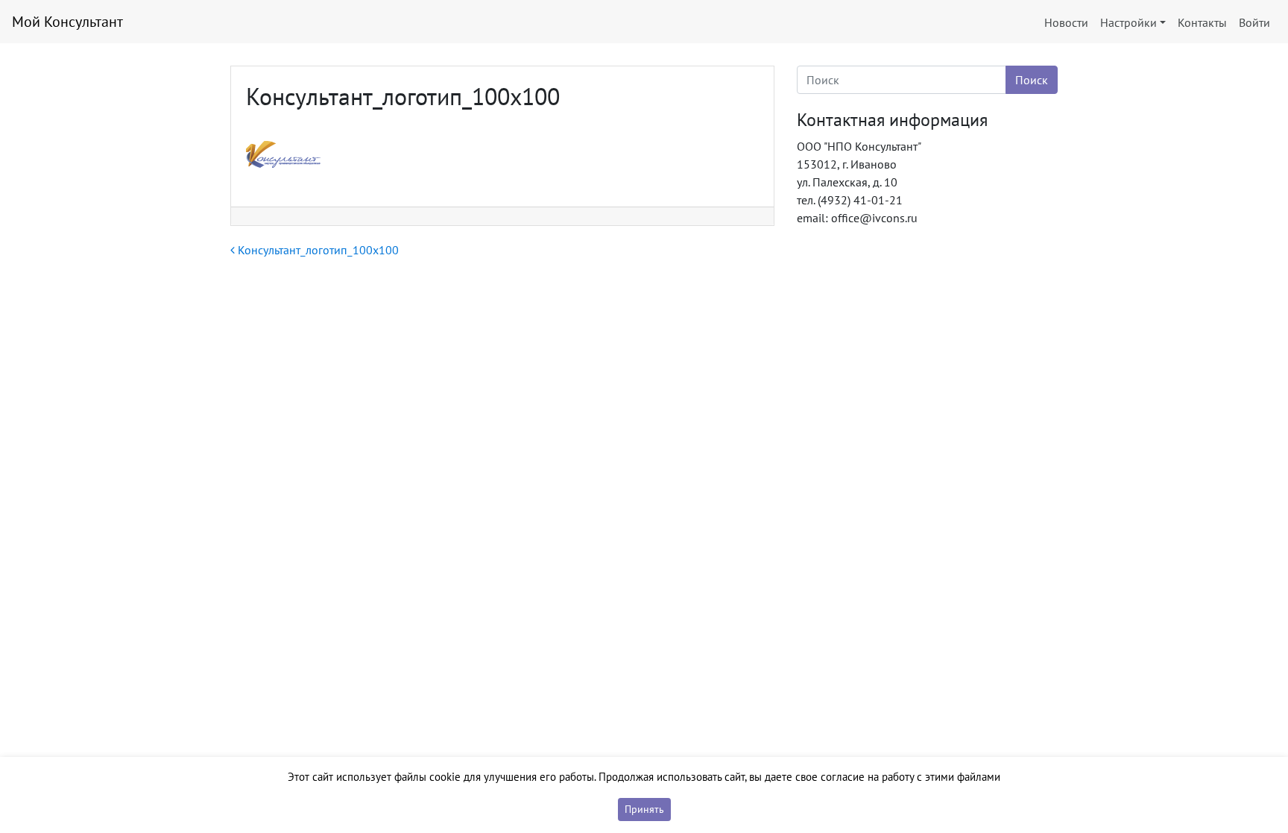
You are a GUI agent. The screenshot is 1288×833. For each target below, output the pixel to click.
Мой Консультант (67, 21)
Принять (644, 809)
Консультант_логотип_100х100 (317, 249)
